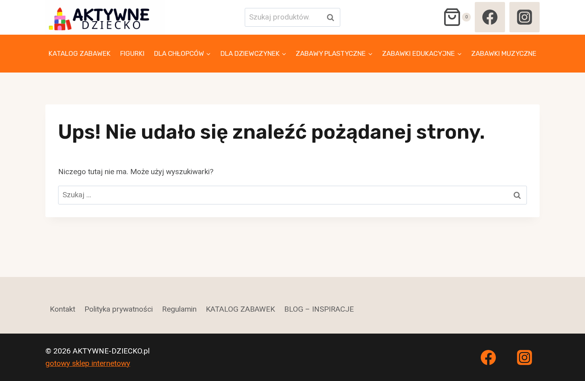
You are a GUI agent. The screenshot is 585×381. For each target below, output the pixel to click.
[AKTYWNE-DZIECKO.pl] (105, 17)
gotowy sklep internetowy (87, 363)
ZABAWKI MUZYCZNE (503, 53)
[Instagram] (524, 17)
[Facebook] (490, 17)
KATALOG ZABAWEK (80, 53)
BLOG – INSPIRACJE (319, 309)
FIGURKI (132, 53)
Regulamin (179, 309)
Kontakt (62, 309)
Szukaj (332, 17)
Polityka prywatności (118, 309)
